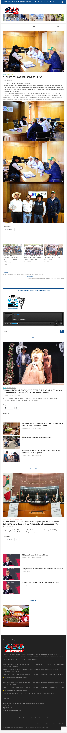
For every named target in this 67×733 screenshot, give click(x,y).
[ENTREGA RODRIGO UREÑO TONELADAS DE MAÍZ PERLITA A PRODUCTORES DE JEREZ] (33, 249)
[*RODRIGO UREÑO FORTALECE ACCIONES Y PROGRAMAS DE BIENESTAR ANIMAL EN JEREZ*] (11, 456)
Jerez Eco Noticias (11, 387)
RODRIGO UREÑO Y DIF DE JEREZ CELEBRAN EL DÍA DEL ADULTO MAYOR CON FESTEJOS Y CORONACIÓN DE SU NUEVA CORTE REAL (32, 391)
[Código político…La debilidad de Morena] (11, 560)
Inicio (38, 723)
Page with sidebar (46, 723)
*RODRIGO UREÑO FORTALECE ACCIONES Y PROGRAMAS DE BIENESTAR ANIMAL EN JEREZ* (29, 693)
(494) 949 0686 (8, 708)
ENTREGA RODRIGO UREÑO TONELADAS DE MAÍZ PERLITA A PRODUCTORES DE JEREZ (33, 257)
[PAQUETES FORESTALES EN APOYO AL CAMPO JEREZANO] (53, 249)
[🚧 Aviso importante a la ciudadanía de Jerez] (11, 442)
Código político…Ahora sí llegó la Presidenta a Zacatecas (40, 582)
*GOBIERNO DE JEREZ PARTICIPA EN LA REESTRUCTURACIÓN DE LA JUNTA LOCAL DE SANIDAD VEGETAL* (43, 424)
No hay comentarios (17, 395)
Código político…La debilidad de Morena (35, 555)
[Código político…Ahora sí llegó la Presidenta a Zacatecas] (11, 587)
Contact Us (60, 723)
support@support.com (25, 1)
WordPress (30, 727)
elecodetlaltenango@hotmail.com (12, 710)
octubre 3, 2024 (8, 80)
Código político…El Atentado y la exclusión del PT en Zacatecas (42, 569)
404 (54, 723)
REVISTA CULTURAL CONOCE (16, 519)
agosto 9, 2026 (26, 571)
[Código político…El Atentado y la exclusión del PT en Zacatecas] (11, 574)
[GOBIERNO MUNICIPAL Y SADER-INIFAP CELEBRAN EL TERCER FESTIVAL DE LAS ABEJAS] (12, 249)
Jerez (4, 74)
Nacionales (10, 74)
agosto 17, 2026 (26, 557)
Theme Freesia (23, 727)
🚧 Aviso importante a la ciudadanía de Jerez (36, 437)
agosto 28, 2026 (7, 395)
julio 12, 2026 (26, 585)
